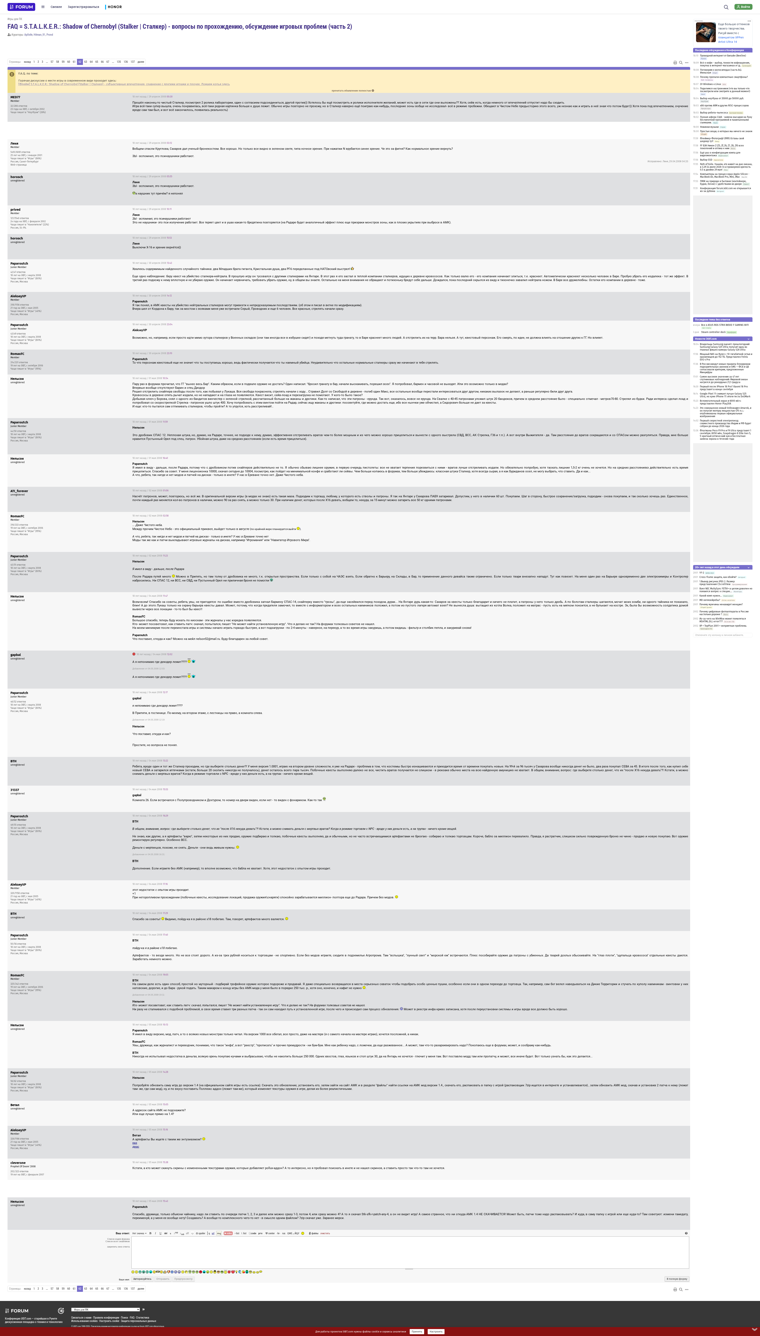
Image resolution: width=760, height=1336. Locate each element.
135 (119, 62)
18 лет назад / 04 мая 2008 (150, 596)
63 (85, 62)
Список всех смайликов (117, 1241)
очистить (325, 1233)
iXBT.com (77, 1326)
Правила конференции (106, 1317)
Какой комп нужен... (710, 595)
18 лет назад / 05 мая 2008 (150, 1024)
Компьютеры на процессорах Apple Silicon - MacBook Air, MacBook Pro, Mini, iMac (724, 175)
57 (52, 62)
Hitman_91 (39, 34)
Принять (417, 1331)
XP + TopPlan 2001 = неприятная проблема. (723, 625)
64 (91, 62)
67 (107, 62)
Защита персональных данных (138, 1321)
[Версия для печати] (675, 62)
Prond (50, 34)
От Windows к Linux (710, 84)
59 (63, 62)
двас (135, 1146)
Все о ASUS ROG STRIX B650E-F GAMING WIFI (725, 325)
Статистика (142, 1317)
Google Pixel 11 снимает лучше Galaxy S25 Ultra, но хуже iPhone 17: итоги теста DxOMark (725, 395)
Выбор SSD (706, 159)
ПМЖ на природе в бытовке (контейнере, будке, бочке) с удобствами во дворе (723, 182)
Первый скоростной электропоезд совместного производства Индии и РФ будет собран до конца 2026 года (725, 423)
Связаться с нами (81, 1317)
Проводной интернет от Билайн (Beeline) (723, 55)
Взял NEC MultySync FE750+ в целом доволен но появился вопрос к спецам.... (725, 590)
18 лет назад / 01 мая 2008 (150, 378)
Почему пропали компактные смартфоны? (724, 77)
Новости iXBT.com (706, 338)
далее (141, 62)
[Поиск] (726, 6)
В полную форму (677, 1279)
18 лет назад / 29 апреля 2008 (152, 96)
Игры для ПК (15, 19)
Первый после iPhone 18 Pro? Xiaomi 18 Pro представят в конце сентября (724, 388)
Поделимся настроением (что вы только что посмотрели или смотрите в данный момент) (725, 90)
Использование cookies (84, 1321)
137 (133, 62)
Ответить (682, 96)
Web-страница (18, 164)
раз (134, 1143)
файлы (315, 1233)
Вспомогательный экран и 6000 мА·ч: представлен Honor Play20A (720, 402)
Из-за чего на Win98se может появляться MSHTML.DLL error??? (722, 620)
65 (96, 62)
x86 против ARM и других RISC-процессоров (724, 105)
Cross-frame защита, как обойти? (718, 577)
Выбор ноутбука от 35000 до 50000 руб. (722, 98)
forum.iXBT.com (146, 1326)
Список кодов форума (118, 1239)
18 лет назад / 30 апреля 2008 (152, 263)
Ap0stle (28, 34)
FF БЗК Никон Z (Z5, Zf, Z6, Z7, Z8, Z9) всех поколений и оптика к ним (722, 147)
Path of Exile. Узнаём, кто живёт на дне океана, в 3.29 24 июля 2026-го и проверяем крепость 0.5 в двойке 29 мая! (726, 167)
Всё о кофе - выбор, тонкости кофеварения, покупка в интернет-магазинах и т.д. (725, 64)
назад (27, 62)
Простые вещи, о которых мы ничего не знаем (726, 131)
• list (237, 1233)
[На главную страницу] (21, 7)
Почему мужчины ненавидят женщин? (721, 604)
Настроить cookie (109, 1321)
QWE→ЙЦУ (293, 1233)
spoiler (201, 1233)
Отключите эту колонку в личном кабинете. (719, 635)
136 (126, 62)
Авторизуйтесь (142, 1279)
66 (102, 62)
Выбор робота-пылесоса (714, 112)
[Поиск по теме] (681, 62)
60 (68, 62)
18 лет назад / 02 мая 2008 (150, 490)
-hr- (278, 1233)
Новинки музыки (709, 127)
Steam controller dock (713, 332)
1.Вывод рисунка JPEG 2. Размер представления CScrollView (717, 583)
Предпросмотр (183, 1279)
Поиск (124, 1317)
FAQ (132, 1317)
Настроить (436, 1331)
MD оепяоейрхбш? (709, 600)
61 (74, 62)
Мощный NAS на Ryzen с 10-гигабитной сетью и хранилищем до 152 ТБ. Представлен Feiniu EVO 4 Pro (726, 357)
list (243, 1233)
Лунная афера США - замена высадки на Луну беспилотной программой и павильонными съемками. (726, 120)
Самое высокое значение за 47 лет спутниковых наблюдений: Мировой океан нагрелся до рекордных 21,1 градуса (724, 379)
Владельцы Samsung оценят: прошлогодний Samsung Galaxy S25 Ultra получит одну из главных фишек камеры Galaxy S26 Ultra (725, 347)
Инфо (672, 96)
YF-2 (701, 572)
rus (283, 1233)
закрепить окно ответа (118, 1246)
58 (57, 62)
